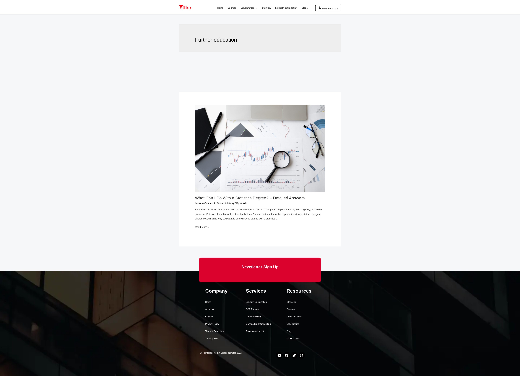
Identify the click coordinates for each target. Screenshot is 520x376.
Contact (209, 317)
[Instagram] (301, 355)
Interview (266, 8)
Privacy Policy (212, 324)
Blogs (305, 8)
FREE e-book (293, 338)
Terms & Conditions (214, 331)
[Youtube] (279, 355)
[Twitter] (294, 355)
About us (209, 309)
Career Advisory (225, 203)
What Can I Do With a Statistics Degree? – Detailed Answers (250, 198)
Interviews (291, 302)
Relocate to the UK (255, 331)
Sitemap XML (211, 338)
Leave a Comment (205, 203)
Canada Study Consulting (258, 324)
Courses (231, 8)
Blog (289, 331)
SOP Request (252, 309)
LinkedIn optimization (286, 8)
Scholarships (247, 8)
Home (220, 8)
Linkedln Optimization (256, 302)
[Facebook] (286, 355)
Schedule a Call (330, 8)
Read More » (202, 227)
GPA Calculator (294, 317)
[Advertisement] (260, 72)
